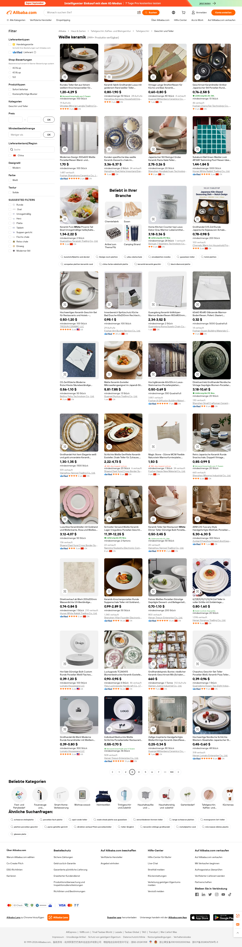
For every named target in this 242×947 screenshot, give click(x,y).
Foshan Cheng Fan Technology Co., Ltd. (212, 105)
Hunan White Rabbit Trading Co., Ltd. (211, 171)
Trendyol (153, 932)
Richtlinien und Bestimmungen (69, 891)
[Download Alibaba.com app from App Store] (200, 917)
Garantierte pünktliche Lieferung (70, 869)
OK (49, 119)
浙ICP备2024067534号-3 (205, 942)
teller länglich (127, 827)
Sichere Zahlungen (63, 857)
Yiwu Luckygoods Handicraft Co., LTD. (123, 685)
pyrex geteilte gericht (58, 827)
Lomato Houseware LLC (72, 685)
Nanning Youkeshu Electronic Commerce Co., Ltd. (123, 548)
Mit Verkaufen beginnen (207, 863)
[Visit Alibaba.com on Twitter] (210, 894)
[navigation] (32, 402)
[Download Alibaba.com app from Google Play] (224, 917)
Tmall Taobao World (102, 932)
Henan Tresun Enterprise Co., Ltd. (165, 617)
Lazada (118, 932)
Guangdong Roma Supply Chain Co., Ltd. (167, 326)
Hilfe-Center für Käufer (159, 857)
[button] (139, 12)
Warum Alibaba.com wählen (21, 857)
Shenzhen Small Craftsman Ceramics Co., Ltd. (212, 403)
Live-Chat (153, 863)
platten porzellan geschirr (26, 827)
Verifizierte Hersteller (111, 857)
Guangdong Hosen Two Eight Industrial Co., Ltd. (212, 685)
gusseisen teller (187, 257)
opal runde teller (79, 820)
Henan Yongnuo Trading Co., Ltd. (209, 620)
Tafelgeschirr (142, 31)
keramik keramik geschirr (149, 264)
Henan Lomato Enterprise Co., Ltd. (210, 755)
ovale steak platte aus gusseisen (112, 820)
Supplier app (114, 917)
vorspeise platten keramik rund (78, 264)
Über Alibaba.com (16, 850)
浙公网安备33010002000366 (174, 942)
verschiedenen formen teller (149, 820)
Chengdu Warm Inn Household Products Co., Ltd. (212, 245)
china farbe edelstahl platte (115, 264)
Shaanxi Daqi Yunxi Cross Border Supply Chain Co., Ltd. (123, 471)
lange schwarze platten (183, 820)
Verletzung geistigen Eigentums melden (164, 883)
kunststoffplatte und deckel (77, 257)
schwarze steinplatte (24, 820)
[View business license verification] (150, 942)
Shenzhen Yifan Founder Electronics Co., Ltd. (123, 617)
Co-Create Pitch (15, 863)
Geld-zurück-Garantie (65, 863)
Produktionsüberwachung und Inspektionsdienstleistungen (69, 883)
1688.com (84, 932)
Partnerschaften (203, 882)
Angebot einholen (110, 863)
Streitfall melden (156, 869)
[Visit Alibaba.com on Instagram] (217, 894)
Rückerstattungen (157, 876)
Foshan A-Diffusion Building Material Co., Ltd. (167, 400)
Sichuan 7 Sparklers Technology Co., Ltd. (167, 243)
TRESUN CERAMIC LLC (72, 326)
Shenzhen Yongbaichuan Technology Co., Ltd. (167, 171)
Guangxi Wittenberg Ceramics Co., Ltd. (167, 99)
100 (172, 772)
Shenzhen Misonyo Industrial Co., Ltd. (212, 475)
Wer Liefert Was (169, 932)
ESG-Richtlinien (15, 869)
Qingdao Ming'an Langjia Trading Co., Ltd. (79, 105)
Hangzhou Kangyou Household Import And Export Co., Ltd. (123, 99)
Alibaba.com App (177, 917)
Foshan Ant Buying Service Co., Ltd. (122, 330)
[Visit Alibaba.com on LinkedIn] (203, 894)
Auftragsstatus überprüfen (208, 869)
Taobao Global (132, 932)
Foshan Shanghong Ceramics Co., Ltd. (79, 175)
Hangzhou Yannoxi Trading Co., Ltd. (77, 473)
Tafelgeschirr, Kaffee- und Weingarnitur (111, 31)
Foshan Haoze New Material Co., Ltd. (166, 471)
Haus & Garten (78, 31)
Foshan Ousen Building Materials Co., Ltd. (212, 330)
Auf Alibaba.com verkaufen (208, 857)
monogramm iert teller (214, 820)
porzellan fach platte (52, 820)
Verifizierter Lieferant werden (210, 876)
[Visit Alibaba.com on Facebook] (197, 894)
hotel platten (210, 257)
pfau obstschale (134, 257)
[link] (237, 916)
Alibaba (62, 31)
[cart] (184, 13)
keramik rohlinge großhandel (156, 827)
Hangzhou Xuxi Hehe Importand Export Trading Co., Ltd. (123, 171)
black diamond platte (180, 264)
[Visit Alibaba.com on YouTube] (223, 894)
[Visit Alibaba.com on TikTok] (230, 894)
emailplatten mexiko (161, 257)
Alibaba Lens (13, 917)
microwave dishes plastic (217, 827)
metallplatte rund (187, 827)
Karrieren (11, 876)
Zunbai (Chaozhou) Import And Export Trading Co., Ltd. (212, 541)
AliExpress (71, 932)
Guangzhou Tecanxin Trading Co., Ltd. (79, 241)
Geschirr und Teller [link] (164, 31)
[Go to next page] (178, 772)
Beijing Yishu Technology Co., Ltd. (77, 396)
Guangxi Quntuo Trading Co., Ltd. (120, 396)
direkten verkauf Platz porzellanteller (94, 827)
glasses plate (20, 834)
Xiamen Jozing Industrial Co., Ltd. (165, 685)
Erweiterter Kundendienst (67, 876)
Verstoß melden (156, 891)
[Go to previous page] (112, 772)
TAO (144, 932)
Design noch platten (108, 257)
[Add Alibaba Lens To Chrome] (58, 917)
